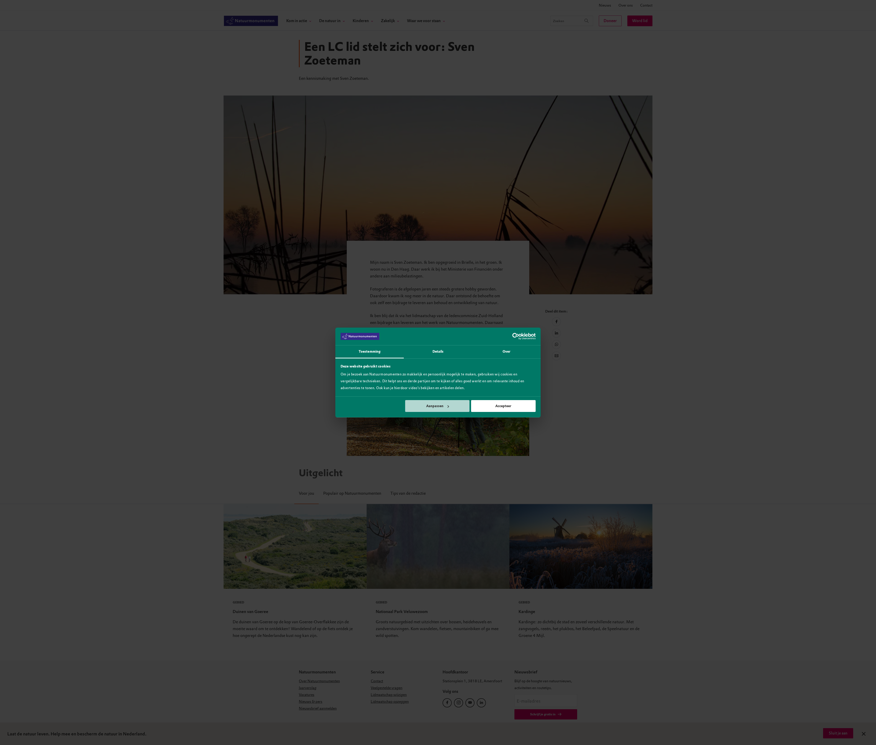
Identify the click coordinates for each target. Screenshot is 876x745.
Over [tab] (506, 351)
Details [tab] (438, 351)
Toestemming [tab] (370, 351)
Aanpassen (434, 406)
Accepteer (503, 406)
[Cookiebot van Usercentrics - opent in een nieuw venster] (516, 336)
